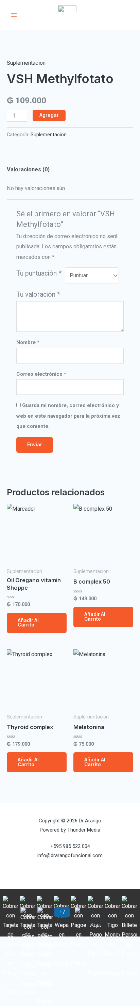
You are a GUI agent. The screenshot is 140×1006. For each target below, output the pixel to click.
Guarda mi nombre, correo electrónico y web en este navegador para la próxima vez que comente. (68, 415)
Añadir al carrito (28, 623)
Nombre (27, 342)
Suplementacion (26, 63)
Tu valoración (38, 294)
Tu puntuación (39, 273)
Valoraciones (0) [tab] (28, 169)
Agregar (49, 115)
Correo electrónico (41, 374)
